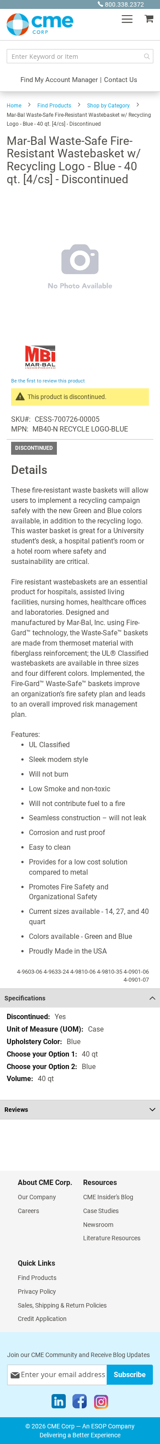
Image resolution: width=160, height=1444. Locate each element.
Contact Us (120, 80)
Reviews (16, 1109)
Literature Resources (111, 1238)
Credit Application (42, 1318)
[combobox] (80, 56)
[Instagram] (101, 1403)
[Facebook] (79, 1403)
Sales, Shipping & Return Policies (62, 1305)
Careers (28, 1210)
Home (14, 106)
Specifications (24, 998)
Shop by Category (108, 106)
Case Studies (101, 1210)
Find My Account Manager (59, 80)
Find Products (54, 106)
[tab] (80, 998)
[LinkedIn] (59, 1403)
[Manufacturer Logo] (41, 370)
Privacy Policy (37, 1291)
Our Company (37, 1197)
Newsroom (98, 1224)
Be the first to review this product (48, 381)
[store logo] (40, 24)
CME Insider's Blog (108, 1197)
